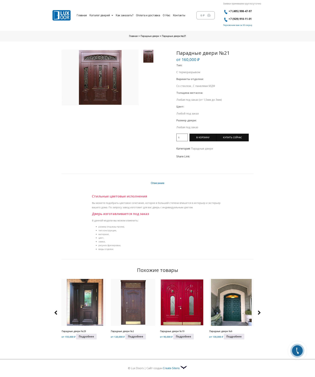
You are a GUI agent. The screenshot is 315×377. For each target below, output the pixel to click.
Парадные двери (150, 36)
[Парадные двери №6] (231, 302)
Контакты (179, 15)
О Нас (166, 15)
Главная (82, 15)
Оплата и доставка (148, 15)
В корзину (203, 137)
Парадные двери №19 (172, 331)
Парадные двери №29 (74, 331)
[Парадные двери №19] (182, 302)
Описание (157, 183)
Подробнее (86, 336)
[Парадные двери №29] (84, 302)
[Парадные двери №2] (133, 302)
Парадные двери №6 (220, 331)
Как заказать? (124, 15)
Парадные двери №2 (122, 331)
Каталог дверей (99, 15)
